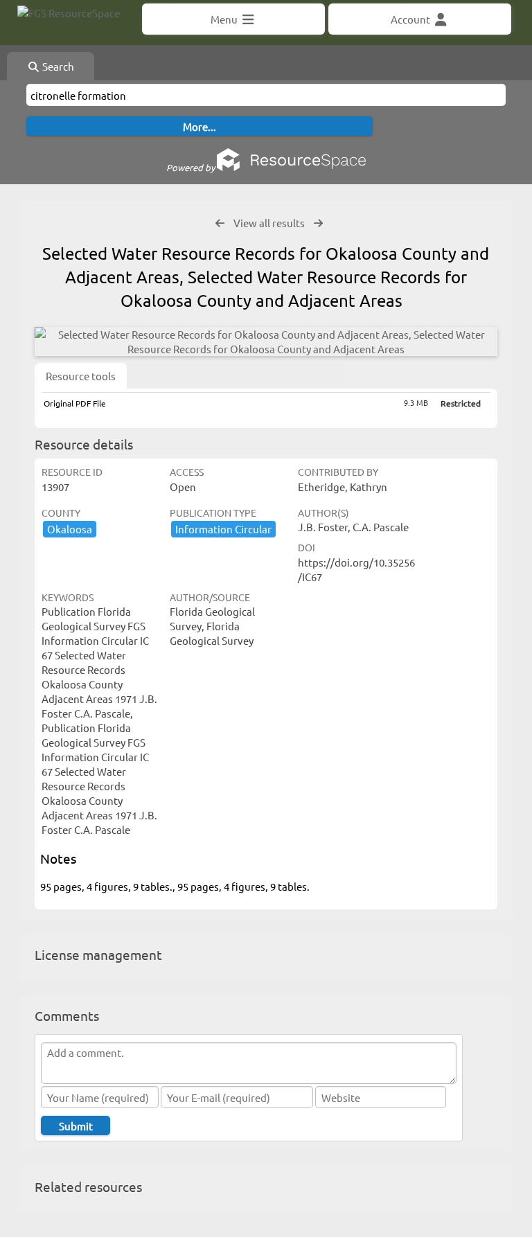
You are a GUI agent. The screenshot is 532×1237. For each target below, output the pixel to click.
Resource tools (81, 375)
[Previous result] (220, 223)
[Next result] (318, 223)
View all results (269, 222)
